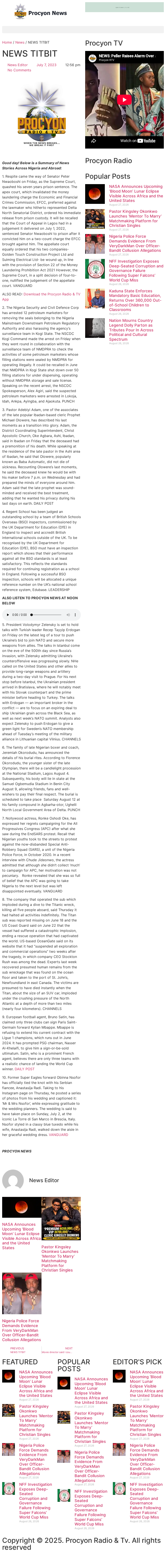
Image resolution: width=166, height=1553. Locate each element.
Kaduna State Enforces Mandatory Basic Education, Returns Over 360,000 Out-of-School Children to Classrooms (135, 300)
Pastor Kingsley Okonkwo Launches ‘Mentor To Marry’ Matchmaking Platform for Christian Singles (60, 1259)
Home (7, 42)
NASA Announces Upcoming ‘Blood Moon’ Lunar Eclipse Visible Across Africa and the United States (21, 1236)
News (19, 42)
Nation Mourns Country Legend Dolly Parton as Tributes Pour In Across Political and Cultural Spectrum (131, 329)
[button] (83, 29)
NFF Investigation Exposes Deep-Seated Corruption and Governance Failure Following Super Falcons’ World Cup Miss (136, 270)
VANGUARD (58, 1134)
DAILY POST (25, 1069)
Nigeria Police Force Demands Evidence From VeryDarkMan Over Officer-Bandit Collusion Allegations (21, 1330)
